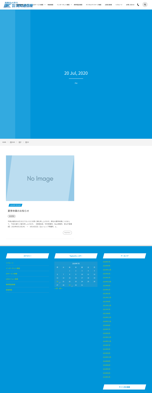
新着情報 (9, 290)
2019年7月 (106, 345)
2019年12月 (107, 337)
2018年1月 (106, 377)
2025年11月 (107, 270)
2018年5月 (106, 369)
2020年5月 (106, 333)
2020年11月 (107, 321)
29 (69, 285)
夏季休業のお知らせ (18, 210)
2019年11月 (107, 341)
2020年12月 (107, 317)
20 (57, 281)
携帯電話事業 (10, 284)
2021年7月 (106, 309)
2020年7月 (106, 329)
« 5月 (56, 288)
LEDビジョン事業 (12, 279)
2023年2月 (106, 293)
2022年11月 (107, 297)
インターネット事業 (13, 268)
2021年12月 (107, 305)
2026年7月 (106, 262)
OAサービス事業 (11, 273)
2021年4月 (106, 313)
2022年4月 (106, 301)
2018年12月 (107, 357)
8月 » (60, 288)
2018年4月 (106, 373)
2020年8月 (106, 325)
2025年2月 (106, 273)
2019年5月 (106, 349)
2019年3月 (106, 353)
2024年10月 (107, 281)
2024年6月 (106, 285)
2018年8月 (106, 361)
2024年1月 (106, 289)
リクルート (10, 263)
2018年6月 (106, 365)
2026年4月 (106, 266)
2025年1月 (106, 277)
